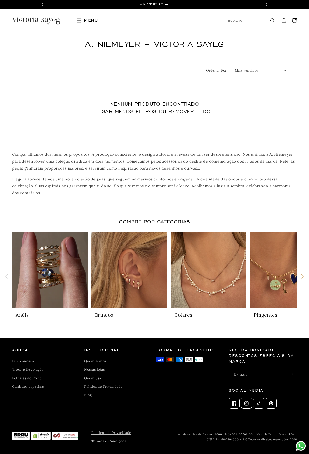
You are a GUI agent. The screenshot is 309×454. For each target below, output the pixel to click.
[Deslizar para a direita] (302, 277)
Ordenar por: (217, 70)
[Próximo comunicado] (266, 4)
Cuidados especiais (28, 386)
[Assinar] (291, 374)
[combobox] (251, 20)
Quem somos (95, 361)
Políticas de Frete (27, 378)
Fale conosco (23, 361)
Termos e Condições (108, 441)
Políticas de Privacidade (111, 432)
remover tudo (190, 111)
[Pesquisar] (271, 20)
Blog (88, 395)
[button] (89, 20)
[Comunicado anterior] (42, 4)
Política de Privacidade (103, 386)
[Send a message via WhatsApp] (301, 446)
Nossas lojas (94, 369)
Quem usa (92, 378)
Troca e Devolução (27, 369)
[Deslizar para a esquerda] (6, 277)
